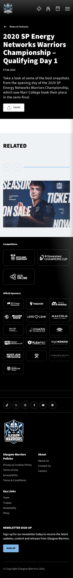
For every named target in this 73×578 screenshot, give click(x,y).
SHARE (16, 107)
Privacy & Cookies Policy (17, 465)
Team (6, 498)
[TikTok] (7, 405)
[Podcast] (52, 405)
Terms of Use (10, 470)
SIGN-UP (10, 548)
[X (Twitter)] (16, 405)
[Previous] (7, 167)
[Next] (17, 167)
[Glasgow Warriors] (8, 8)
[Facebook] (34, 405)
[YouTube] (43, 405)
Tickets (7, 503)
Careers (42, 471)
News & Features (19, 26)
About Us (43, 461)
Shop (6, 513)
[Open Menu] (67, 8)
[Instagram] (25, 405)
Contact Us (44, 466)
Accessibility (10, 475)
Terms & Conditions (14, 480)
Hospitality (9, 508)
